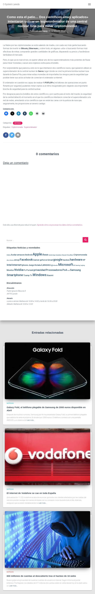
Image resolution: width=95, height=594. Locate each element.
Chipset (64, 255)
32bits (9, 255)
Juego (31, 265)
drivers (11, 260)
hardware (76, 259)
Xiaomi (50, 275)
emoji (16, 260)
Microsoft (65, 265)
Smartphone (15, 275)
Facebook (26, 259)
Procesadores (54, 270)
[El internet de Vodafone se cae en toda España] (47, 457)
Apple (37, 254)
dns (8, 260)
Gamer (36, 260)
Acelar (14, 254)
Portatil (29, 270)
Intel (9, 264)
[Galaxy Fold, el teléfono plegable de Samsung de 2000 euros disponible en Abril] (47, 371)
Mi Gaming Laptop (79, 265)
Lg (51, 265)
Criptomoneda (17, 127)
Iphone (25, 265)
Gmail (50, 260)
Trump (26, 275)
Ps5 (68, 270)
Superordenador (30, 127)
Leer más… (31, 420)
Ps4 (64, 270)
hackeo (66, 260)
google (57, 259)
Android (28, 254)
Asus (45, 254)
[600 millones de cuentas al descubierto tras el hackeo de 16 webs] (47, 539)
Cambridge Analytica (54, 255)
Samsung (75, 270)
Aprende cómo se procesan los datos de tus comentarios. (60, 225)
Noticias (18, 123)
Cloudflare (70, 255)
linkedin (55, 265)
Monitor (10, 270)
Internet (16, 264)
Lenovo (46, 264)
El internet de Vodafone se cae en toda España (31, 493)
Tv (31, 275)
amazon (21, 254)
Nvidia (18, 270)
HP (84, 260)
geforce (43, 260)
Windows (39, 275)
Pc (25, 270)
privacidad (40, 270)
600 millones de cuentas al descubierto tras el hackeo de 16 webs (41, 576)
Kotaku (38, 265)
